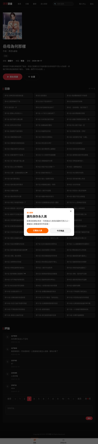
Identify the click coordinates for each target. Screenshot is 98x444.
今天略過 (60, 231)
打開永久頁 (37, 230)
